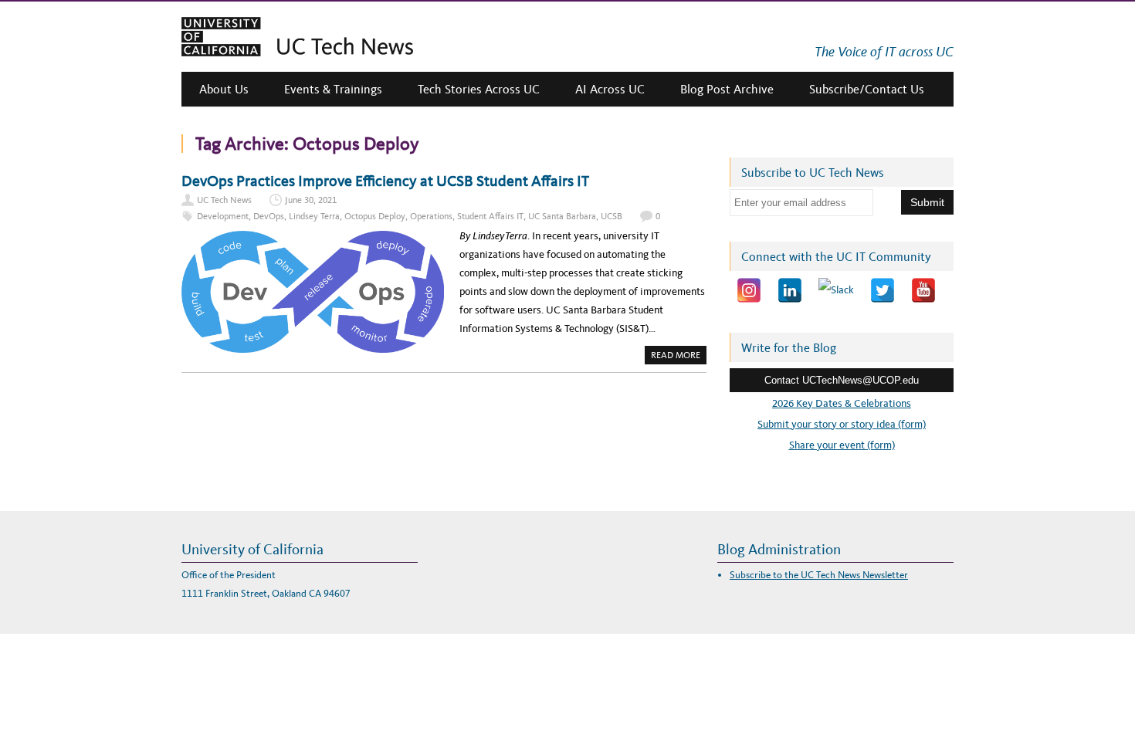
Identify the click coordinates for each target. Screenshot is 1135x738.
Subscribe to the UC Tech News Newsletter (819, 575)
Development (223, 216)
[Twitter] (882, 290)
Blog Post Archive (727, 89)
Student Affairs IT (490, 216)
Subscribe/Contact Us (866, 89)
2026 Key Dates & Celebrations (841, 403)
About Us (224, 89)
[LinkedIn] (790, 290)
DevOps (268, 216)
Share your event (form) (842, 445)
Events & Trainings (333, 89)
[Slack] (836, 290)
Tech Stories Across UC (479, 89)
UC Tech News (224, 200)
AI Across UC (610, 89)
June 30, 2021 (311, 200)
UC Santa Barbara (562, 216)
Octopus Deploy (374, 216)
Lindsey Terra (314, 216)
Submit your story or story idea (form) (841, 424)
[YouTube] (923, 290)
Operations (431, 216)
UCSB (611, 216)
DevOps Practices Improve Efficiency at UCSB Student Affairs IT (385, 180)
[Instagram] (749, 290)
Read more (678, 356)
